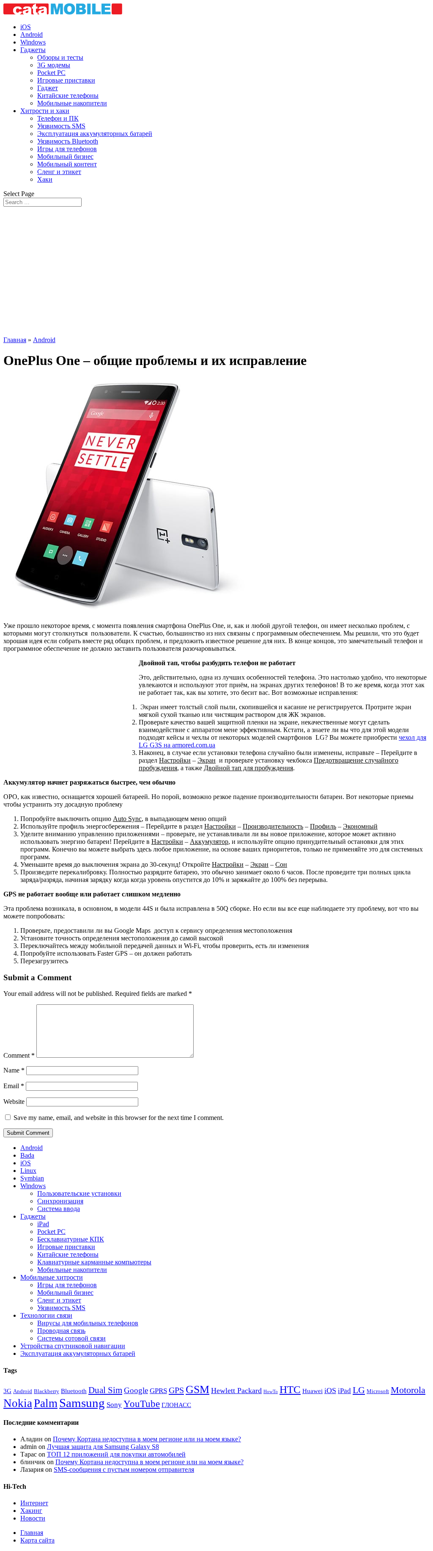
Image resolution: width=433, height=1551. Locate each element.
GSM (197, 1389)
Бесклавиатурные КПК (70, 1239)
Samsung (82, 1403)
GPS (176, 1390)
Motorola (408, 1390)
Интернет (34, 1503)
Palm (46, 1403)
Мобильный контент (67, 164)
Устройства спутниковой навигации (72, 1345)
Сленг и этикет (59, 171)
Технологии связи (46, 1315)
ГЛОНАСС (176, 1405)
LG (359, 1390)
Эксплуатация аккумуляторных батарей (94, 133)
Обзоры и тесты (60, 57)
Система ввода (58, 1208)
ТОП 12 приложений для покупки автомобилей (116, 1454)
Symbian (32, 1178)
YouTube (141, 1403)
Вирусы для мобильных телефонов (87, 1323)
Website (14, 1101)
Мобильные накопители (72, 103)
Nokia (17, 1403)
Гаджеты (33, 49)
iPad (43, 1224)
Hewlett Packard (236, 1390)
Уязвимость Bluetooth (67, 141)
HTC (290, 1389)
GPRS (158, 1391)
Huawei (312, 1391)
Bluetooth (74, 1391)
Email (13, 1085)
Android (31, 34)
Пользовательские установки (79, 1193)
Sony (114, 1405)
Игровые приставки (66, 80)
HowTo (270, 1391)
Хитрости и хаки (44, 110)
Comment (19, 1055)
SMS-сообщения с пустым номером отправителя (124, 1469)
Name (14, 1070)
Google (136, 1390)
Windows (33, 42)
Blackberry (46, 1391)
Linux (28, 1170)
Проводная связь (61, 1330)
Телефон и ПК (58, 118)
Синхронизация (60, 1201)
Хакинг (31, 1510)
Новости (32, 1518)
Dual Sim (105, 1390)
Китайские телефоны (68, 95)
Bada (27, 1155)
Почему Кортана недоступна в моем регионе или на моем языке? (147, 1439)
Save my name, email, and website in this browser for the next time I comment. (119, 1117)
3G (7, 1391)
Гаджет (47, 87)
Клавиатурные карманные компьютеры (94, 1262)
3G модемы (53, 65)
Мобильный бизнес (65, 156)
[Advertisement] (216, 270)
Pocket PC (51, 72)
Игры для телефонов (67, 148)
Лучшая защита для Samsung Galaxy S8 (103, 1446)
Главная (14, 339)
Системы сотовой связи (71, 1338)
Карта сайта (37, 1540)
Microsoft (378, 1391)
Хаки (44, 179)
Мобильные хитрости (51, 1277)
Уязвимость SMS (61, 126)
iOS (25, 26)
